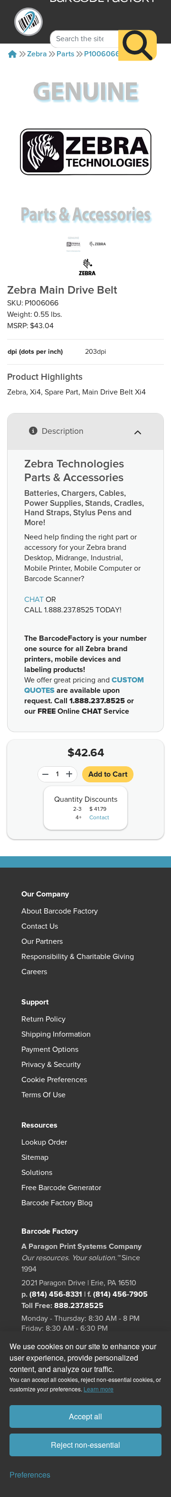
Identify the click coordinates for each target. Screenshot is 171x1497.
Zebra (37, 54)
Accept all (85, 1416)
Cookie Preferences (54, 1080)
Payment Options (49, 1049)
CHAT (34, 599)
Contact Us (39, 926)
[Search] (137, 45)
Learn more (99, 1389)
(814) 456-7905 (120, 1294)
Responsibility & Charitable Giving (77, 956)
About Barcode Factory (59, 911)
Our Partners (42, 941)
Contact (99, 818)
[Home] (12, 54)
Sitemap (34, 1157)
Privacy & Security (51, 1064)
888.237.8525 (79, 1305)
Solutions (36, 1172)
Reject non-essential (85, 1444)
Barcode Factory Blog (57, 1203)
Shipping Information (56, 1034)
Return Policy (43, 1019)
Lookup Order (44, 1142)
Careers (34, 972)
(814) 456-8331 (55, 1294)
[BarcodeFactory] (28, 22)
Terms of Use (43, 1095)
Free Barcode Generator (61, 1188)
